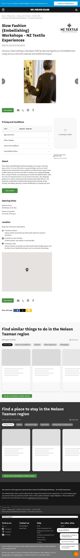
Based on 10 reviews (60, 158)
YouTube (7, 535)
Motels (19, 424)
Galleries (37, 345)
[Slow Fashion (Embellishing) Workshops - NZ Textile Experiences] (69, 28)
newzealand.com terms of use (38, 498)
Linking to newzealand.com (45, 535)
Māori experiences (50, 345)
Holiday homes (8, 424)
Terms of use (41, 537)
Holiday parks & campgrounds (62, 424)
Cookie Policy (18, 555)
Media (62, 526)
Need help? (22, 528)
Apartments (44, 424)
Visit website (8, 110)
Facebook (8, 532)
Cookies (39, 542)
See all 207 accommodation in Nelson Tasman (19, 476)
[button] (3, 9)
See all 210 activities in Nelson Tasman (17, 396)
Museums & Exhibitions (23, 345)
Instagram (8, 529)
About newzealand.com (44, 528)
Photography (64, 345)
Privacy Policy (41, 540)
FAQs (38, 526)
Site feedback (23, 526)
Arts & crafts (7, 345)
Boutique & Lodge (31, 424)
